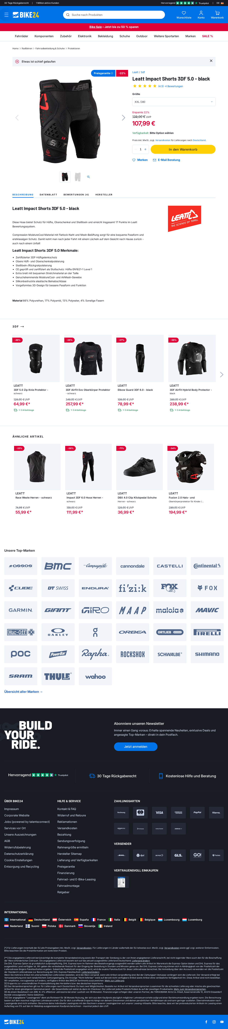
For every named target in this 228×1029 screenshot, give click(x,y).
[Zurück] (16, 117)
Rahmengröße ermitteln (72, 847)
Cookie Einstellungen (18, 860)
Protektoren (74, 48)
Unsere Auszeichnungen (20, 834)
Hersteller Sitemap (69, 853)
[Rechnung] (121, 813)
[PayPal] (197, 813)
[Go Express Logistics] (197, 855)
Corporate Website (16, 815)
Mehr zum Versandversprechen (190, 989)
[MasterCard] (140, 813)
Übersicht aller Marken (21, 692)
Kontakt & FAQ (66, 809)
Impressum (11, 809)
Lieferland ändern (141, 960)
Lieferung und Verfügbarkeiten (77, 860)
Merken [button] (142, 160)
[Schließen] (211, 60)
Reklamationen (67, 821)
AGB (7, 841)
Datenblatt (48, 194)
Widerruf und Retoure (71, 815)
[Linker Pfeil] (17, 466)
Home (15, 48)
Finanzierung (65, 873)
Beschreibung (22, 194)
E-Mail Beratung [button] (169, 159)
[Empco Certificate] (121, 882)
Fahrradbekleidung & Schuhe (50, 48)
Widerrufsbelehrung (17, 847)
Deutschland (199, 140)
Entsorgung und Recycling (21, 866)
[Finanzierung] (159, 829)
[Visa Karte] (159, 813)
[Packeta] (216, 855)
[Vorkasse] (140, 829)
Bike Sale (95, 27)
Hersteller (104, 194)
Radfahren (27, 48)
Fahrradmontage (68, 885)
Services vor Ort (15, 828)
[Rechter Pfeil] (57, 466)
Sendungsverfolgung (71, 841)
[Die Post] (159, 855)
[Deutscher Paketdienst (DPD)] (140, 855)
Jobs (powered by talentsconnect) (27, 821)
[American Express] (178, 813)
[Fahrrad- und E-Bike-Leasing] (178, 829)
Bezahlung (64, 834)
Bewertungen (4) (76, 194)
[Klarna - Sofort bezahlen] (216, 813)
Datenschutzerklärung (18, 853)
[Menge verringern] (136, 149)
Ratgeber (63, 892)
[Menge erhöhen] (145, 149)
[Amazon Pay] (121, 829)
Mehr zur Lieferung (114, 980)
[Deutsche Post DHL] (121, 855)
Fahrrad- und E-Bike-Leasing (76, 879)
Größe (136, 93)
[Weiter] (123, 117)
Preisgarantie (66, 866)
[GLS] (178, 855)
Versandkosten (67, 828)
